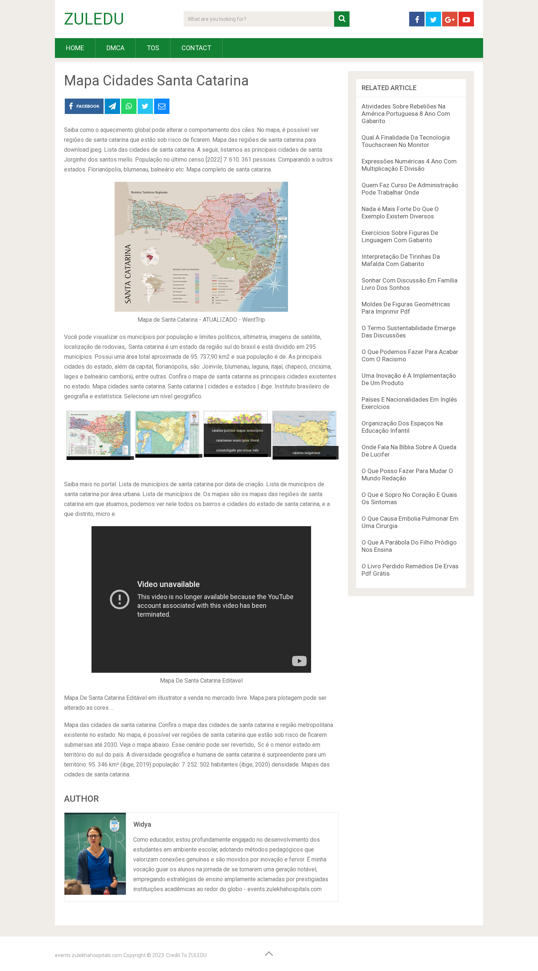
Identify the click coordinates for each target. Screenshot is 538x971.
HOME (75, 48)
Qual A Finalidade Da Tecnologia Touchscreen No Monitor (406, 141)
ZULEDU (94, 19)
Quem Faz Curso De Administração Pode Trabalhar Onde (410, 188)
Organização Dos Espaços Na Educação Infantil (402, 427)
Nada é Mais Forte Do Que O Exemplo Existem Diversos (400, 212)
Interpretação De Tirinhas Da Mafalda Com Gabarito (401, 260)
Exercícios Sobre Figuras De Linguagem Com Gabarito (400, 236)
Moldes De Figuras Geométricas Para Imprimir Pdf (406, 307)
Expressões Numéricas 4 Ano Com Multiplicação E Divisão (409, 165)
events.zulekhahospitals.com (88, 955)
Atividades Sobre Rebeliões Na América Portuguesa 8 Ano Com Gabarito (406, 114)
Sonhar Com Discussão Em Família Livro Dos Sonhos (409, 284)
